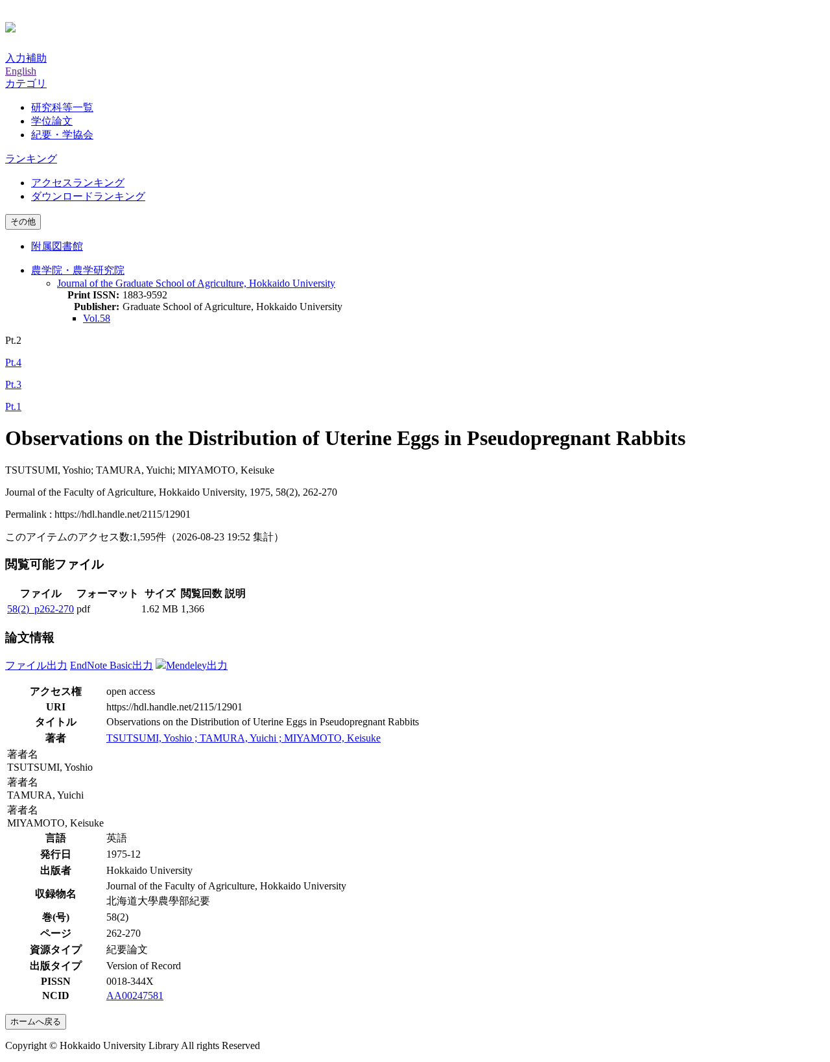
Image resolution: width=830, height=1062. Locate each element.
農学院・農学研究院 (77, 270)
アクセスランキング (77, 182)
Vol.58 (96, 318)
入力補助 (26, 58)
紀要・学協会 (62, 134)
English (20, 71)
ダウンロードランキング (88, 196)
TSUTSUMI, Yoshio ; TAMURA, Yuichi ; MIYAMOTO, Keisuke (243, 737)
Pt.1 (13, 406)
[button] (26, 83)
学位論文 (52, 121)
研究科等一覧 (62, 107)
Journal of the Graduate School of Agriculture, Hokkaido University (196, 283)
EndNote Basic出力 (111, 665)
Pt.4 (13, 362)
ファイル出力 (36, 665)
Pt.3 (13, 384)
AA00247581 (134, 995)
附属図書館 (57, 246)
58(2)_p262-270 (40, 608)
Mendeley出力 (197, 665)
